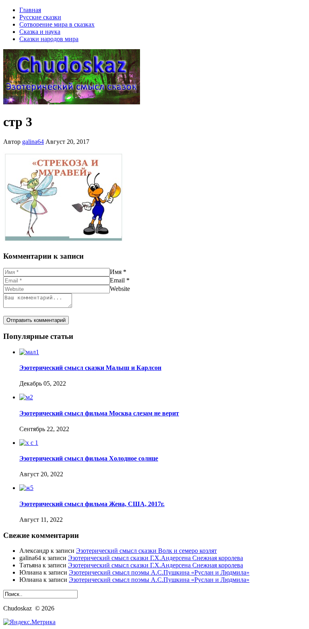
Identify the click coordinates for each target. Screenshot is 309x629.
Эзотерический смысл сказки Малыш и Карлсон (90, 367)
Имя (116, 271)
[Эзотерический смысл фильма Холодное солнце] (28, 442)
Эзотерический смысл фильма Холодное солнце (88, 458)
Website (120, 288)
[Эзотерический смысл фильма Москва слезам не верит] (26, 397)
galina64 (33, 141)
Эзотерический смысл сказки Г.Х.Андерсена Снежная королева (155, 557)
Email (117, 280)
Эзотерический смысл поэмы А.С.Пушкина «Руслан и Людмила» (159, 572)
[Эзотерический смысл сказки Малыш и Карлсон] (29, 352)
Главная (30, 9)
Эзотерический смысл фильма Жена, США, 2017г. (92, 503)
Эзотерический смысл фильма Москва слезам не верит (99, 413)
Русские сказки (40, 17)
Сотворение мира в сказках (57, 24)
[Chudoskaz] (71, 102)
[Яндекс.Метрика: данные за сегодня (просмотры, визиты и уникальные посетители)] (29, 622)
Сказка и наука (39, 31)
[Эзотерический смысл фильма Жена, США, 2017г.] (26, 487)
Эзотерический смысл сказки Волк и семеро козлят (146, 550)
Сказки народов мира (48, 38)
